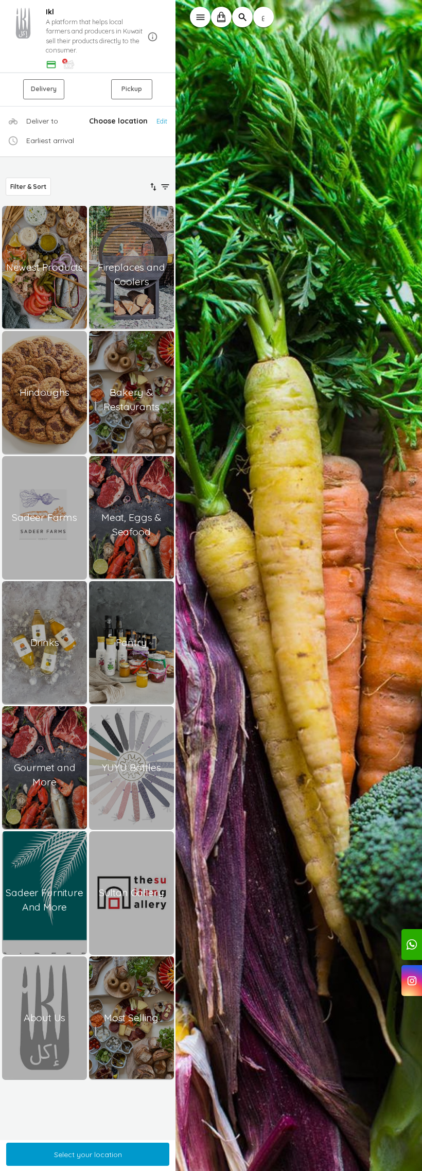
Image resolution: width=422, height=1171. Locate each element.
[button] (88, 37)
